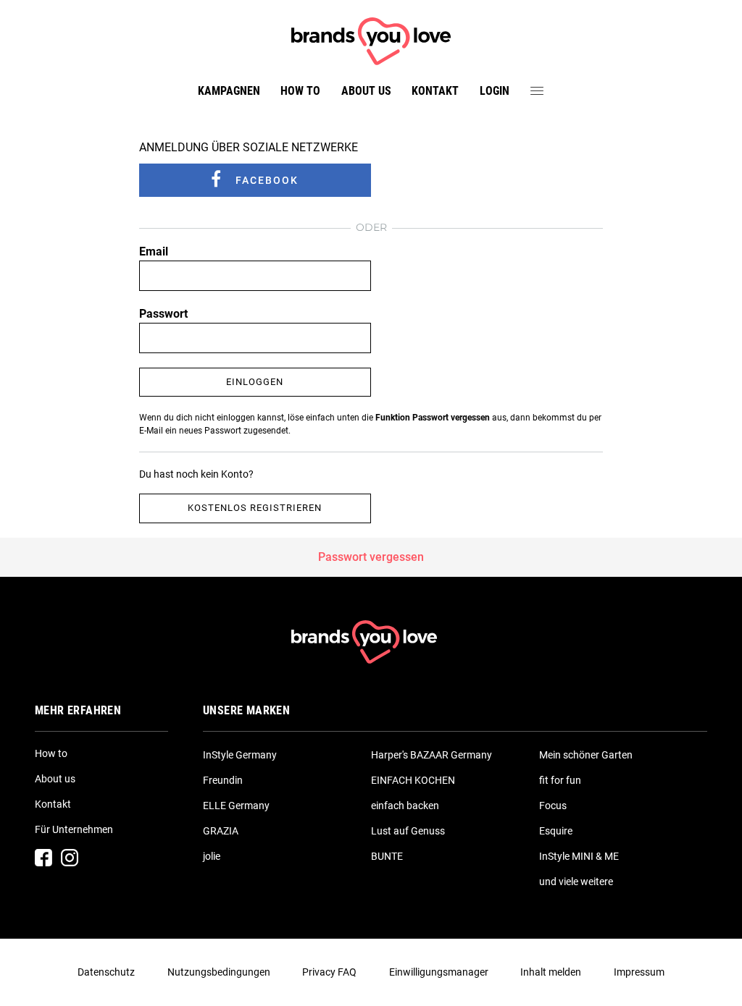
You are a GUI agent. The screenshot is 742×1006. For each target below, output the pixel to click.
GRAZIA (220, 831)
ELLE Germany (236, 805)
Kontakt (435, 91)
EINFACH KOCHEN (413, 780)
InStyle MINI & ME (579, 856)
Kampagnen (229, 91)
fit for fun (560, 780)
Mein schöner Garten (586, 755)
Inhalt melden (550, 972)
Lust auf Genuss (408, 831)
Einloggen (254, 381)
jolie (211, 856)
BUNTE (387, 856)
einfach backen (405, 805)
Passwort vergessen (371, 557)
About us (366, 91)
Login (494, 91)
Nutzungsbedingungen (218, 972)
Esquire (555, 831)
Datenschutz (106, 972)
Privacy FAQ (329, 972)
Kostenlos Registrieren (255, 507)
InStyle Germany (240, 755)
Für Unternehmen (74, 829)
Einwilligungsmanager (438, 972)
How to (300, 91)
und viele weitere (576, 881)
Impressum (639, 972)
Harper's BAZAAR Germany (431, 755)
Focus (553, 805)
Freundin (223, 780)
